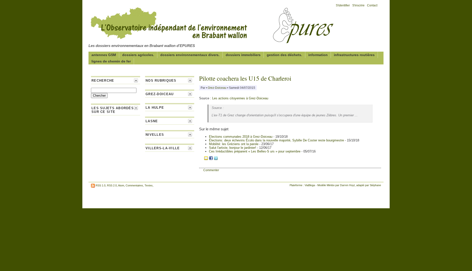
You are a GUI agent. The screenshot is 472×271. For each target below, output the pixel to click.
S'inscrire (358, 5)
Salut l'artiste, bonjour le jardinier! (233, 148)
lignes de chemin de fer (111, 61)
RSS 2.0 (112, 185)
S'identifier (343, 5)
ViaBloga (310, 185)
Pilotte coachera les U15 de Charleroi (245, 78)
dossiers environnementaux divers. (190, 55)
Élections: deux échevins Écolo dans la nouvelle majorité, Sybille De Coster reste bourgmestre (277, 140)
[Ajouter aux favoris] (201, 159)
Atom (121, 185)
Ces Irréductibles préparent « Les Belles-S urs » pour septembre (255, 151)
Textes (149, 185)
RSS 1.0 (100, 185)
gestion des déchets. (284, 55)
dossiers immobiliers (243, 55)
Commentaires (134, 185)
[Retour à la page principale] (211, 40)
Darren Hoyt (347, 185)
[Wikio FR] (221, 159)
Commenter (211, 170)
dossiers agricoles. (138, 55)
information (318, 55)
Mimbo (331, 185)
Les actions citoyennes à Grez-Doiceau (240, 98)
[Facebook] (211, 159)
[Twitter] (216, 159)
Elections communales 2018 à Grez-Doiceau (240, 136)
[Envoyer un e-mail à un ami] (206, 159)
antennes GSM (103, 55)
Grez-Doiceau (217, 88)
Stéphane (375, 185)
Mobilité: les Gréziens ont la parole (234, 144)
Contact (372, 5)
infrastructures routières (354, 55)
